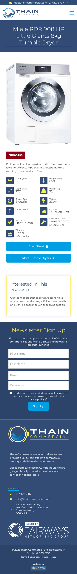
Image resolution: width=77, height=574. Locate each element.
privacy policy (36, 399)
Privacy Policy (49, 557)
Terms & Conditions (30, 557)
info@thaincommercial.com (33, 499)
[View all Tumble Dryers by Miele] (38, 155)
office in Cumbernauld (43, 467)
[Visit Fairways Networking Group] (38, 529)
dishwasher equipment (39, 461)
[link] (38, 434)
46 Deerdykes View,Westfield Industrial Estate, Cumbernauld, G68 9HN (32, 509)
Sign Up (38, 406)
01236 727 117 (23, 494)
